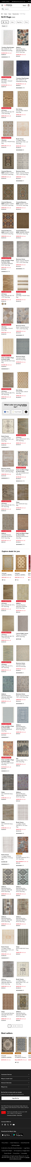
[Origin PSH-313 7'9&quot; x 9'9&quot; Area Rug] (8, 653)
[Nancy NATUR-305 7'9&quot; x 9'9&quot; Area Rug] (8, 283)
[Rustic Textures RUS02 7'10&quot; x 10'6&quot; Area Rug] (23, 316)
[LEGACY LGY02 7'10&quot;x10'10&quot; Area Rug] (8, 192)
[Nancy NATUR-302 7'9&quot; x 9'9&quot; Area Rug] (8, 99)
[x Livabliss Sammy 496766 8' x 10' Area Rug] (8, 845)
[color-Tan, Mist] (5, 304)
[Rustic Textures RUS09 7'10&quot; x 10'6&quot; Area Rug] (23, 249)
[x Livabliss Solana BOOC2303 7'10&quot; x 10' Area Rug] (8, 426)
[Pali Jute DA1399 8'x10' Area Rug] (23, 459)
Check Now (19, 1115)
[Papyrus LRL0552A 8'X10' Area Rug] (23, 623)
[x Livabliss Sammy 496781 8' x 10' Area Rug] (23, 812)
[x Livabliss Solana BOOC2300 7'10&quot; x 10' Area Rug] (8, 937)
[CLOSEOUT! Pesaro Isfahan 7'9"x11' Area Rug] (21, 1044)
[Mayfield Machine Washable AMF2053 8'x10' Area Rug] (8, 684)
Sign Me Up (15, 1098)
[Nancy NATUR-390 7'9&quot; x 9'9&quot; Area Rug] (8, 623)
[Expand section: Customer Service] (15, 1074)
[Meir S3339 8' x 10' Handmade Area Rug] (8, 37)
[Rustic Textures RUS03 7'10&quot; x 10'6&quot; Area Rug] (8, 459)
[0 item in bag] (29, 5)
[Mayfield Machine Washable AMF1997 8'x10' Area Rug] (23, 907)
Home (5, 13)
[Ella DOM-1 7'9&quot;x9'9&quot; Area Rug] (8, 68)
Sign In (24, 5)
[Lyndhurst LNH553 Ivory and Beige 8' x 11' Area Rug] (21, 562)
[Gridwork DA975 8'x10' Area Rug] (23, 522)
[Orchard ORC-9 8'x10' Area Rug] (23, 99)
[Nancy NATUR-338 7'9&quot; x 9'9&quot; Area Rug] (8, 380)
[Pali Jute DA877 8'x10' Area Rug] (8, 749)
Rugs (10, 13)
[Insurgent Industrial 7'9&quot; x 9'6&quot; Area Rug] (23, 845)
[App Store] (6, 1134)
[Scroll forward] (26, 412)
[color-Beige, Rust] (3, 304)
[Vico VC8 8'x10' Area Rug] (23, 492)
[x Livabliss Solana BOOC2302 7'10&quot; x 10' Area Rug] (23, 969)
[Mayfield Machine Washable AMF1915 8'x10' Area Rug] (23, 1002)
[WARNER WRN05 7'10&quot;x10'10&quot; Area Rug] (23, 221)
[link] (8, 52)
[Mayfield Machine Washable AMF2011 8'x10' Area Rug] (23, 715)
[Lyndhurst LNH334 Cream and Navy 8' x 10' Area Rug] (7, 1044)
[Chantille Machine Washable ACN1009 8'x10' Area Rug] (8, 522)
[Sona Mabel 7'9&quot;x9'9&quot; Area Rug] (8, 316)
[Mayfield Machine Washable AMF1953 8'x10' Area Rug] (23, 37)
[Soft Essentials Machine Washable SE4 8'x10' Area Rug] (8, 1002)
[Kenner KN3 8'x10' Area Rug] (23, 937)
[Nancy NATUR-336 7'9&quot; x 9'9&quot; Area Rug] (8, 492)
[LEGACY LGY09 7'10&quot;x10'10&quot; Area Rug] (8, 161)
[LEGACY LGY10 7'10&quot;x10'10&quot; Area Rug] (23, 192)
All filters (24, 405)
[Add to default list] (13, 556)
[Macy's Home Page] (8, 5)
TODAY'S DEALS (5, 1)
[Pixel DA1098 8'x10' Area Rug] (8, 715)
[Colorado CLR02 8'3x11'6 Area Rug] (23, 346)
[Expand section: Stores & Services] (15, 1083)
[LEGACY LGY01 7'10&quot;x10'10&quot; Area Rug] (8, 221)
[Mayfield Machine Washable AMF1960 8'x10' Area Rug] (8, 907)
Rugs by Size (16, 13)
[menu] (2, 5)
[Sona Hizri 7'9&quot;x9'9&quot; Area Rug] (8, 129)
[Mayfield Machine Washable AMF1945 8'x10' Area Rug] (8, 877)
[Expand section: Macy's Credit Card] (15, 1079)
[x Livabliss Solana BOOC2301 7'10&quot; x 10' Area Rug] (23, 129)
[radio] (2, 304)
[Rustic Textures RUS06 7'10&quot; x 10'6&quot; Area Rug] (23, 161)
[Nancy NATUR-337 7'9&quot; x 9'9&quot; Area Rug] (23, 426)
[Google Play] (18, 1134)
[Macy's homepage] (2, 14)
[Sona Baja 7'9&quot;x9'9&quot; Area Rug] (23, 283)
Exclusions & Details (11, 1115)
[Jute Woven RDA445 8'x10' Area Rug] (8, 249)
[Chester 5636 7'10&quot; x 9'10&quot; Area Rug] (23, 749)
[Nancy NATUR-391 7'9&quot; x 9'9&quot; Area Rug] (8, 592)
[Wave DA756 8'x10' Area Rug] (8, 346)
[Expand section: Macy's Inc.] (15, 1087)
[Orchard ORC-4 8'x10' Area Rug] (23, 380)
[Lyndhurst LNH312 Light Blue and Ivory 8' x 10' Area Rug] (8, 562)
